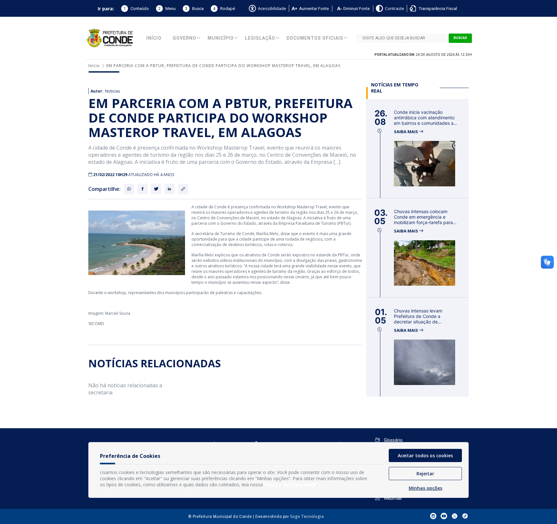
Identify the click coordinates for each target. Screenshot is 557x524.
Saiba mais (406, 131)
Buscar (460, 38)
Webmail (392, 498)
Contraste (394, 8)
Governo (184, 38)
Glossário (393, 440)
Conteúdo (136, 8)
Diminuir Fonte (356, 8)
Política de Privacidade (290, 484)
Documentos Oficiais (315, 38)
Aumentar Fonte (314, 8)
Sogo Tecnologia (307, 516)
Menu (167, 8)
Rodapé (224, 8)
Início (153, 38)
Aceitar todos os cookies (425, 455)
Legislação (260, 38)
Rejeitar (425, 473)
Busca (194, 8)
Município (221, 38)
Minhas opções (425, 488)
